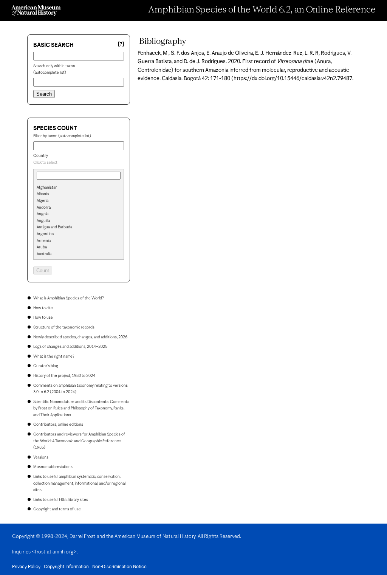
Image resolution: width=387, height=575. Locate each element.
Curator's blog (45, 366)
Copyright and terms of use (57, 509)
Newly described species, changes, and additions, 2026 (80, 337)
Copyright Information (66, 567)
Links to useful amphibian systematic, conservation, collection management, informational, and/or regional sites (79, 483)
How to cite (43, 308)
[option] (82, 187)
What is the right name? (53, 356)
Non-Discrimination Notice (119, 567)
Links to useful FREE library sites (60, 500)
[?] (121, 44)
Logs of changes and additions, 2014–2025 (70, 347)
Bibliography (162, 41)
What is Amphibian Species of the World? (68, 298)
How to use (43, 317)
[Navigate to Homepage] (36, 10)
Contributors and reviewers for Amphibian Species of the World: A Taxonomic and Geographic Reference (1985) (79, 440)
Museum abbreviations (53, 467)
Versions (40, 457)
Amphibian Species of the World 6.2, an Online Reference (262, 10)
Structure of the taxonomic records (63, 327)
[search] (78, 200)
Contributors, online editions (58, 424)
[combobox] (78, 163)
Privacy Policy (26, 567)
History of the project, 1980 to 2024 (64, 376)
